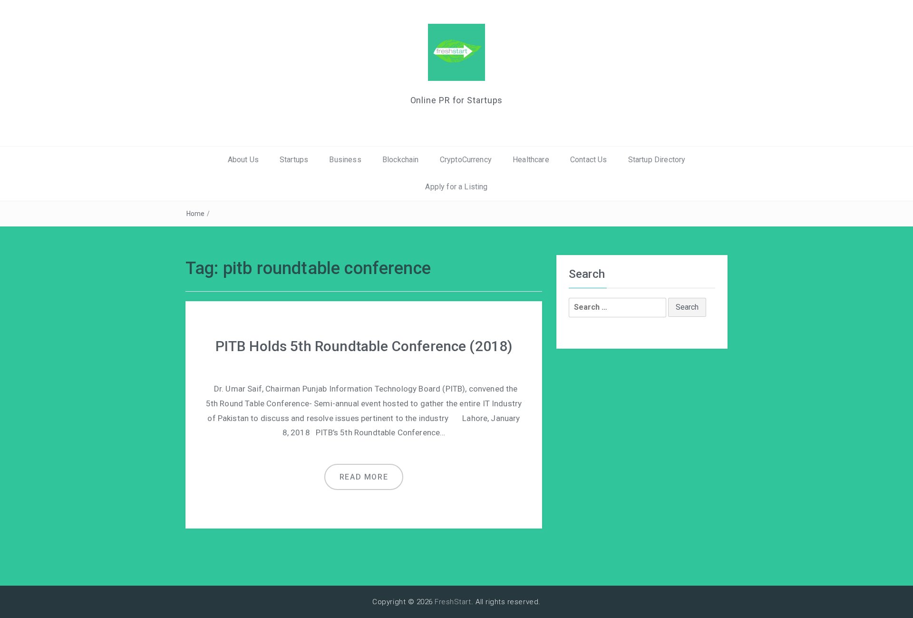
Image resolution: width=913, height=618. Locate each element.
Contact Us (588, 159)
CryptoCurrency (466, 159)
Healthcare (531, 159)
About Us (243, 159)
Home (195, 213)
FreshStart (453, 602)
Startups (294, 159)
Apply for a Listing (456, 186)
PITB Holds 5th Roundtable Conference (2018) (364, 346)
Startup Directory (657, 159)
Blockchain (400, 159)
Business (345, 159)
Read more (364, 476)
